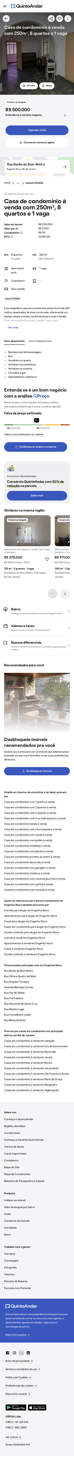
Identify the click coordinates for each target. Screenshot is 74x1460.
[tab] (14, 341)
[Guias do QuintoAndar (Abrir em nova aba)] (21, 1353)
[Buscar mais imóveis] (6, 18)
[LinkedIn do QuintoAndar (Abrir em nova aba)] (28, 1353)
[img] (27, 530)
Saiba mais (37, 496)
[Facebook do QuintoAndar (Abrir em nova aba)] (8, 1353)
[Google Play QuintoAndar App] (16, 1407)
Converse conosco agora (39, 142)
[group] (27, 548)
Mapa (49, 86)
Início (7, 183)
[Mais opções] (67, 18)
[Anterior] (52, 594)
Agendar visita (37, 130)
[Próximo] (65, 594)
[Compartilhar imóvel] (51, 18)
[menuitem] (10, 183)
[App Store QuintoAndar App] (37, 1407)
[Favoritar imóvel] (59, 18)
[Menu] (4, 6)
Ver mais (13, 327)
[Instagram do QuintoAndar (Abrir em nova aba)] (14, 1353)
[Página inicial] (27, 6)
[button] (37, 611)
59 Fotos (31, 86)
